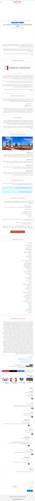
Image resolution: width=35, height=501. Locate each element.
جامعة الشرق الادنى (18, 366)
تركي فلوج (28, 20)
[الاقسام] (1, 3)
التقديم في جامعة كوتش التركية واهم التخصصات (24, 359)
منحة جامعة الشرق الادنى (29, 367)
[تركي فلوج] (17, 2)
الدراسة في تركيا (24, 20)
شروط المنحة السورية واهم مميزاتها (26, 360)
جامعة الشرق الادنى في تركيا (12, 366)
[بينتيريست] (5, 371)
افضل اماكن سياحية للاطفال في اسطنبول (25, 362)
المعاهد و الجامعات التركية (15, 22)
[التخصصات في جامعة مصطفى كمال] (13, 380)
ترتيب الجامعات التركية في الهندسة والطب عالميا (23, 187)
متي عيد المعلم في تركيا (30, 382)
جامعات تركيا (23, 366)
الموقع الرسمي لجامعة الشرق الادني (18, 231)
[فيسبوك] (21, 371)
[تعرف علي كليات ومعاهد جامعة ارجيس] (5, 380)
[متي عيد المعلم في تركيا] (29, 380)
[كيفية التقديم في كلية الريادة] (21, 380)
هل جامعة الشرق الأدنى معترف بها (21, 367)
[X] (13, 371)
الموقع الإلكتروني (15, 486)
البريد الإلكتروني (31, 486)
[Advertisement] (17, 11)
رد (28, 425)
